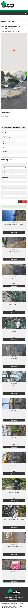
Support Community (13, 601)
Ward (3, 165)
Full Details (14, 232)
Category (4, 171)
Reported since (5, 193)
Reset (24, 202)
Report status (5, 177)
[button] (14, 51)
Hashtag (4, 187)
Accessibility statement (13, 599)
